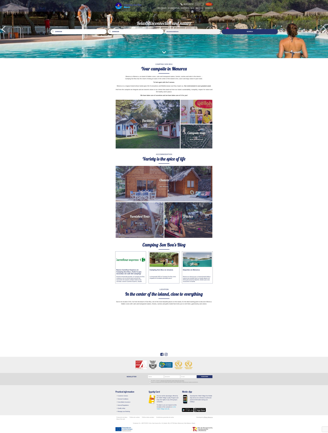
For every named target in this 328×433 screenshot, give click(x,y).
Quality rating (121, 408)
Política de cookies (135, 417)
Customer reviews (122, 395)
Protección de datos (122, 417)
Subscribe (204, 376)
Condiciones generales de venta (165, 417)
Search (250, 31)
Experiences (185, 8)
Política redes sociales (148, 417)
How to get (199, 8)
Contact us (209, 8)
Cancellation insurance (123, 402)
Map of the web (121, 419)
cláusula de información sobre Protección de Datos (172, 380)
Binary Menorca (208, 417)
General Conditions (122, 399)
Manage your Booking (123, 411)
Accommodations (174, 8)
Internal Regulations (123, 405)
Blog (192, 8)
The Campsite (161, 8)
